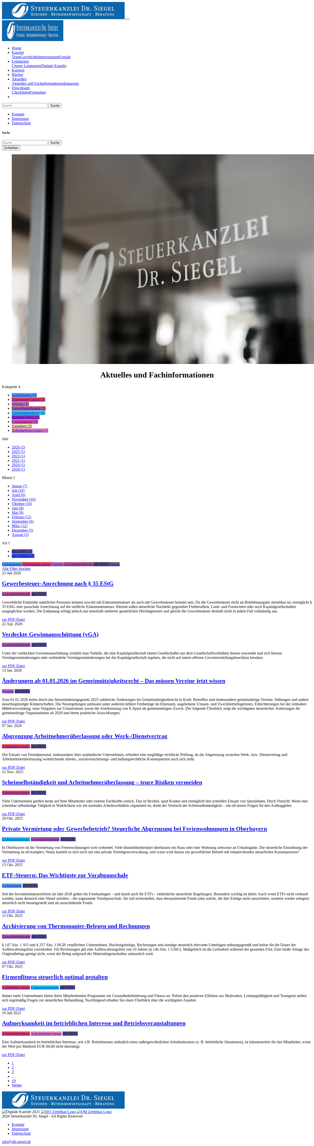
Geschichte (29, 57)
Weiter (17, 1085)
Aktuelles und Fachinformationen (38, 83)
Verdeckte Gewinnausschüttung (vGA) (50, 634)
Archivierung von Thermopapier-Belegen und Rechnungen (76, 926)
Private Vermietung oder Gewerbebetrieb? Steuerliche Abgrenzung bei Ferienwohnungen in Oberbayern (134, 829)
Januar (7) (19, 486)
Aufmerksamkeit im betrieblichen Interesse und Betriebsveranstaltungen (93, 1023)
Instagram (71, 83)
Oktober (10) (22, 504)
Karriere (18, 70)
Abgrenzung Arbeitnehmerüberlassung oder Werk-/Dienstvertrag (84, 736)
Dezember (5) (22, 530)
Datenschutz (21, 123)
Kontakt (64, 57)
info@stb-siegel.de (16, 1142)
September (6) (23, 521)
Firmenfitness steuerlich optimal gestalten (55, 977)
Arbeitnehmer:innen (46, 1033)
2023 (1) (18, 456)
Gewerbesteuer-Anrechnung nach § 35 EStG (58, 583)
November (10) (24, 499)
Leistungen (20, 61)
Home (16, 48)
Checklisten (21, 92)
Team (16, 57)
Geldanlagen (12, 886)
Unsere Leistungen (26, 66)
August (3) (20, 535)
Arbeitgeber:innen (16, 746)
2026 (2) (18, 447)
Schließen (11, 148)
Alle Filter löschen (16, 568)
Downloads (21, 88)
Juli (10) (18, 490)
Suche (54, 105)
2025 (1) (18, 452)
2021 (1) (18, 460)
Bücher (17, 75)
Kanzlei (18, 52)
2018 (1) (18, 469)
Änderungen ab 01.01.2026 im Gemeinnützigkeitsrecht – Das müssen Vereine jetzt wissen (113, 681)
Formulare (38, 92)
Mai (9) (17, 512)
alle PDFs (39, 594)
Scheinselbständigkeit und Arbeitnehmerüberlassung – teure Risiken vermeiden (102, 782)
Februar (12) (21, 517)
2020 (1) (18, 465)
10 (14, 1081)
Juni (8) (18, 508)
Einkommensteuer (16, 839)
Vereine (8, 691)
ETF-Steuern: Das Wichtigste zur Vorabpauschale (65, 875)
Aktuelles (19, 79)
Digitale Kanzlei (53, 66)
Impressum (20, 118)
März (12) (19, 526)
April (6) (18, 495)
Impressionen (48, 57)
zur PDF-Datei (13, 619)
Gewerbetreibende (16, 594)
